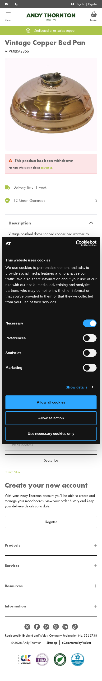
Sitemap (51, 643)
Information (15, 606)
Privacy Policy (12, 472)
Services (12, 565)
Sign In (80, 4)
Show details (76, 387)
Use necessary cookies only (51, 433)
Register (92, 4)
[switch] (90, 338)
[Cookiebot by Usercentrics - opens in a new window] (76, 243)
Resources (14, 586)
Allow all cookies (51, 402)
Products (12, 545)
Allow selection (51, 418)
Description (20, 223)
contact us (46, 167)
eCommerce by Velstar (76, 643)
